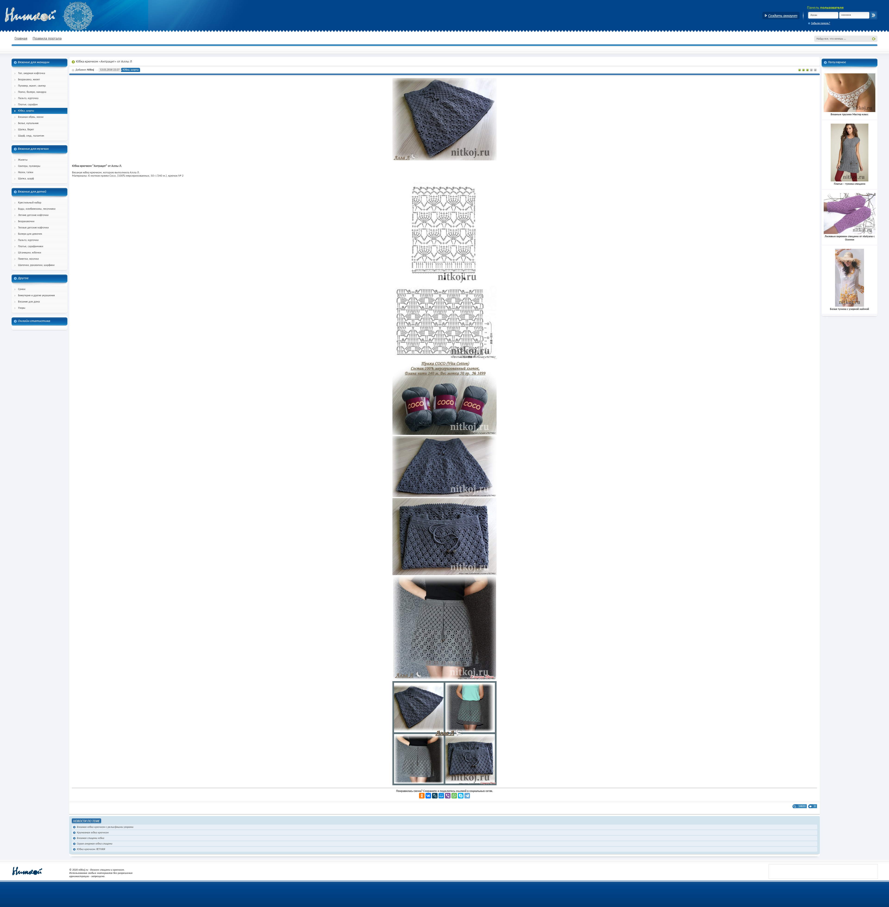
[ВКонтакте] (428, 795)
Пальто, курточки (28, 240)
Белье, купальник (28, 123)
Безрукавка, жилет (29, 79)
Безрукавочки (26, 221)
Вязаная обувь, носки (30, 117)
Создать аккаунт (781, 15)
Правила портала (47, 39)
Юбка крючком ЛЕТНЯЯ (91, 849)
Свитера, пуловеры (29, 166)
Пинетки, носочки (28, 259)
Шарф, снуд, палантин (31, 135)
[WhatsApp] (454, 795)
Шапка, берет (26, 129)
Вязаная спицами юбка (90, 838)
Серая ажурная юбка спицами (94, 843)
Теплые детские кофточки (33, 227)
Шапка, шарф (26, 178)
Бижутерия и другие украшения (36, 295)
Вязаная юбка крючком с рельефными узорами (105, 827)
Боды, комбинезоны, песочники (36, 209)
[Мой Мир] (441, 795)
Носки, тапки (25, 172)
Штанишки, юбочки (29, 252)
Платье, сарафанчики (30, 246)
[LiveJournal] (435, 795)
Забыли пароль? (820, 23)
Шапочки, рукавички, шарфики (36, 265)
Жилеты (23, 160)
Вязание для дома (29, 301)
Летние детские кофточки (33, 215)
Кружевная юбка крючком (93, 832)
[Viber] (448, 795)
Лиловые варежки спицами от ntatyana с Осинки (850, 238)
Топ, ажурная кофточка (31, 73)
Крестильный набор (29, 202)
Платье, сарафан (28, 104)
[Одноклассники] (422, 795)
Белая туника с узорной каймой (849, 309)
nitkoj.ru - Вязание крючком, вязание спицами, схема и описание (42, 15)
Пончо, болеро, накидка (32, 92)
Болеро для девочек (30, 234)
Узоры (21, 308)
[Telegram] (467, 795)
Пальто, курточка (28, 98)
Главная (21, 39)
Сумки (21, 289)
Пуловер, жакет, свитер (32, 85)
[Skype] (460, 795)
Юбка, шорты (26, 110)
